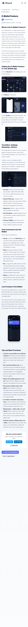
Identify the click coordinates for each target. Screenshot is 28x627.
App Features (15, 9)
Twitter (10, 442)
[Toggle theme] (22, 3)
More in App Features (8, 456)
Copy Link (14, 445)
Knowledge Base (6, 9)
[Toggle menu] (25, 3)
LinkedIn (19, 442)
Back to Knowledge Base (11, 452)
